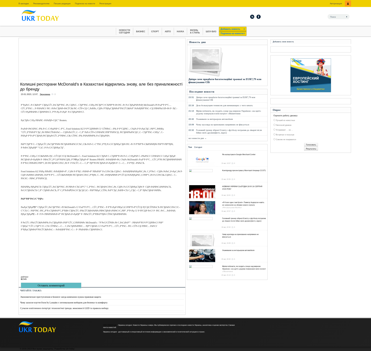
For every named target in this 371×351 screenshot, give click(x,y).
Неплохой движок (283, 125)
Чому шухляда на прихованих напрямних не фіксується (222, 124)
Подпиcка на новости (85, 3)
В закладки (24, 3)
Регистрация (105, 3)
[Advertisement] (102, 58)
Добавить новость (233, 29)
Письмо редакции (62, 3)
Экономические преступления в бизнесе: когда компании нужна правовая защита (60, 296)
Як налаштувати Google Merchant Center (238, 154)
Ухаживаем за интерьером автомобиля (214, 119)
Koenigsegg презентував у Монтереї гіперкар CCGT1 (244, 170)
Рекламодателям (41, 3)
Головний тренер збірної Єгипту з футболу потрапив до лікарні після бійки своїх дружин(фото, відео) (229, 131)
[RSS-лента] (252, 17)
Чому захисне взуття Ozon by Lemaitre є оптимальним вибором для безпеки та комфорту (64, 302)
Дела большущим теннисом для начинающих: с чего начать (224, 105)
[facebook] (259, 17)
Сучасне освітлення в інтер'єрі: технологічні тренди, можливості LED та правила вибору (64, 308)
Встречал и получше (284, 135)
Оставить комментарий (51, 285)
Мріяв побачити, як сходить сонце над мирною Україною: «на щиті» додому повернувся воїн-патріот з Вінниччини (228, 112)
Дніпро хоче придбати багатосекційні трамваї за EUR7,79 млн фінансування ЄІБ (225, 98)
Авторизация (336, 3)
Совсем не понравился (285, 139)
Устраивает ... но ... (284, 130)
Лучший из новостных (285, 120)
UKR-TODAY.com (110, 325)
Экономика (45, 94)
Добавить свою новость (283, 42)
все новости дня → (198, 138)
